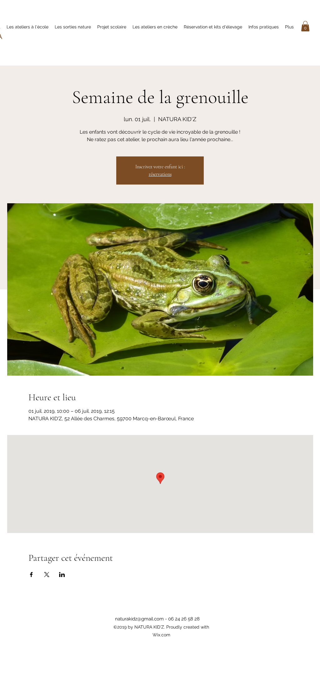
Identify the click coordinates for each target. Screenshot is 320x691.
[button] (305, 26)
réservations (160, 174)
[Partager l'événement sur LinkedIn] (62, 574)
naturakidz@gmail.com (139, 619)
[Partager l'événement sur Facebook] (31, 574)
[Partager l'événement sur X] (47, 574)
